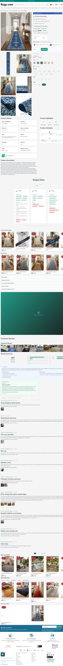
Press (32, 661)
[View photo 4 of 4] (13, 504)
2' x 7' (35, 84)
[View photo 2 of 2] (5, 485)
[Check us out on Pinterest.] (53, 655)
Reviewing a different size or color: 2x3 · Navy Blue (9, 467)
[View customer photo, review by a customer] (4, 348)
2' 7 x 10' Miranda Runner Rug (51, 271)
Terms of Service (50, 630)
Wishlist (58, 4)
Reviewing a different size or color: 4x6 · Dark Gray (9, 422)
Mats (39, 7)
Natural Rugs (20, 7)
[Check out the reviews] (50, 660)
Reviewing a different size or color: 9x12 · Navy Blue (9, 406)
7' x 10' (59, 71)
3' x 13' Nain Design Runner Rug (7, 271)
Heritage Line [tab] (13, 580)
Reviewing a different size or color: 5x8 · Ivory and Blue (9, 482)
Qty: (34, 49)
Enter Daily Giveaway (19, 662)
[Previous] (2, 241)
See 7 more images (24, 113)
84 (41, 553)
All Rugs (2, 7)
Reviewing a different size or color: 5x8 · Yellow (8, 501)
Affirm (17, 659)
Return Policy (34, 659)
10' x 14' (51, 74)
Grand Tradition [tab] (26, 580)
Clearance (60, 7)
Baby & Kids (31, 7)
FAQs (32, 655)
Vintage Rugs (14, 10)
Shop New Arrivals (31, 0)
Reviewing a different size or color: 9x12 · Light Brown (9, 439)
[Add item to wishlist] (13, 233)
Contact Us (33, 652)
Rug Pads (35, 7)
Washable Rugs (14, 7)
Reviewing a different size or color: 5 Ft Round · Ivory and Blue (10, 519)
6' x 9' (54, 71)
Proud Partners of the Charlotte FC (21, 652)
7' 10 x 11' (41, 74)
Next (44, 553)
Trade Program (18, 661)
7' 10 (42, 79)
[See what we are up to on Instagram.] (49, 655)
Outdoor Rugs (25, 7)
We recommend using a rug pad (45, 41)
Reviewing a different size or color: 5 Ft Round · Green (9, 454)
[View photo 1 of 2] (2, 485)
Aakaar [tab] (19, 580)
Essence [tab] (7, 580)
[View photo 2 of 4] (5, 504)
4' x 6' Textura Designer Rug (6, 598)
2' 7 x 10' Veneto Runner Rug (6, 248)
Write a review (44, 19)
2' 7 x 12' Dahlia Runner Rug (21, 271)
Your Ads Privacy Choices (6, 660)
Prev (32, 553)
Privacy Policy (44, 630)
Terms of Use (3, 658)
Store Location (18, 656)
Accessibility (33, 660)
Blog (17, 655)
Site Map (17, 657)
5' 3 (37, 79)
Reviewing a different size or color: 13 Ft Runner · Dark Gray (10, 535)
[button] (30, 14)
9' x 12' (46, 74)
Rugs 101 (33, 657)
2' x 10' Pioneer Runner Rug (36, 271)
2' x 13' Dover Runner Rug (6, 622)
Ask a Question (36, 53)
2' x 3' (35, 71)
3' (34, 79)
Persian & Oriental (7, 7)
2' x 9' (39, 84)
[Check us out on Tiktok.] (51, 655)
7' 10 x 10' (35, 74)
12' (49, 79)
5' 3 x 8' (49, 71)
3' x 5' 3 (40, 71)
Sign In (53, 4)
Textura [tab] (3, 580)
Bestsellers (17, 660)
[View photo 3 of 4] (9, 504)
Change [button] (39, 57)
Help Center (33, 656)
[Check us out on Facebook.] (47, 655)
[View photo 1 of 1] (2, 409)
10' (45, 79)
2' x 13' (44, 84)
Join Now (59, 626)
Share (43, 53)
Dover (19, 10)
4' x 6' (44, 71)
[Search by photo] (15, 4)
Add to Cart (44, 49)
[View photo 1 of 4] (2, 504)
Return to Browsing (4, 10)
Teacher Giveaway (19, 664)
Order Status (60, 0)
